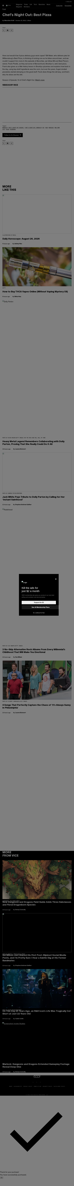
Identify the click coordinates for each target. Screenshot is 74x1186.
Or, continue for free (39, 612)
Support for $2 (39, 602)
